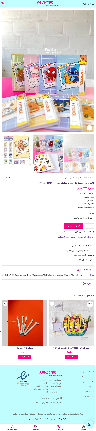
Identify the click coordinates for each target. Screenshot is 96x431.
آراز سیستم (34, 418)
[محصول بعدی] (3, 177)
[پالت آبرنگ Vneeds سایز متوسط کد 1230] (71, 323)
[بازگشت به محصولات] (6, 177)
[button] (91, 71)
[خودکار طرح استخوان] (24, 323)
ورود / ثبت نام (88, 377)
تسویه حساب (88, 396)
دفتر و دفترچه (69, 177)
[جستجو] (84, 3)
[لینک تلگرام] (80, 260)
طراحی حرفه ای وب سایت (56, 418)
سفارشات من (88, 386)
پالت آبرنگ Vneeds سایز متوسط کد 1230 (71, 348)
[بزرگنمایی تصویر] (89, 128)
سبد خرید (90, 391)
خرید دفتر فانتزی (79, 255)
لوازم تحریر (82, 177)
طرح (92, 213)
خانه (92, 177)
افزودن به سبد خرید (73, 226)
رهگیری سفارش (87, 381)
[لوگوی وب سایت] (48, 3)
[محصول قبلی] (9, 177)
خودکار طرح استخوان (25, 348)
